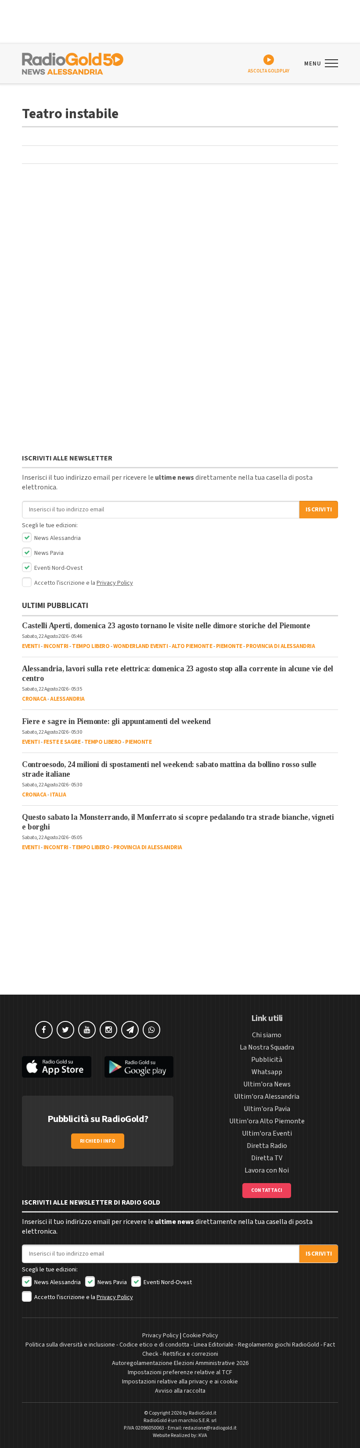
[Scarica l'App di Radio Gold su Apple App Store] (56, 1067)
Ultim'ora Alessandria (266, 1096)
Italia (58, 795)
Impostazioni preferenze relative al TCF (180, 1372)
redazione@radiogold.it (210, 1428)
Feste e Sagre (62, 742)
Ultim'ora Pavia (267, 1109)
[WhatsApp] (151, 1030)
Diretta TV (266, 1158)
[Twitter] (65, 1030)
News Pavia (48, 553)
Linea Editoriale (214, 1344)
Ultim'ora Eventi (267, 1133)
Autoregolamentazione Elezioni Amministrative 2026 (180, 1363)
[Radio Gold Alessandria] (72, 63)
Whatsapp (267, 1072)
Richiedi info (97, 1141)
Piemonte (229, 646)
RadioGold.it (202, 1413)
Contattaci (266, 1190)
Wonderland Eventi (140, 646)
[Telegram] (130, 1030)
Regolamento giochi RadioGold (278, 1344)
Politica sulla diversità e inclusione (70, 1344)
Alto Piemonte (192, 646)
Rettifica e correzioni (190, 1354)
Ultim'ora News (267, 1084)
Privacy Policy (115, 583)
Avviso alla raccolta (180, 1390)
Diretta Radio (267, 1146)
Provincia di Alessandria (280, 646)
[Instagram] (108, 1030)
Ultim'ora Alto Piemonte (267, 1121)
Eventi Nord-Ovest (58, 568)
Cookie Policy (200, 1335)
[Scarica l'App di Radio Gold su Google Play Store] (139, 1067)
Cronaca (34, 699)
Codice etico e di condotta (154, 1344)
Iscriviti (319, 509)
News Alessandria (57, 538)
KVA (202, 1435)
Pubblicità (266, 1059)
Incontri (55, 646)
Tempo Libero (90, 646)
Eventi (31, 646)
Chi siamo (266, 1035)
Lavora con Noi (267, 1170)
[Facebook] (44, 1030)
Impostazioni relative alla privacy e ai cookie (180, 1381)
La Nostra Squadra (267, 1047)
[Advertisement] (180, 242)
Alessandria (67, 699)
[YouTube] (87, 1030)
